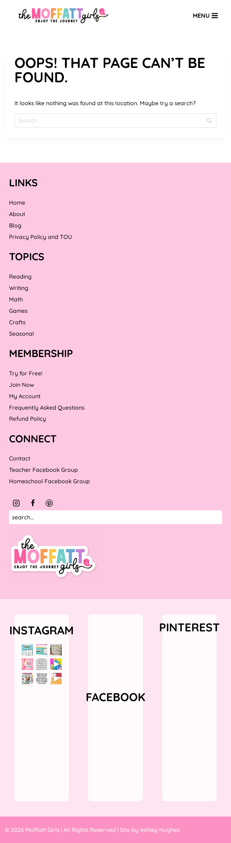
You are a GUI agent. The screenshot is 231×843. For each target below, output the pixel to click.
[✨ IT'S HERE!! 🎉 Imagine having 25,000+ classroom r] (27, 650)
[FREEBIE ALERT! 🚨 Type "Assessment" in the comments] (42, 664)
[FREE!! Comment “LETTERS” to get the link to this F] (56, 650)
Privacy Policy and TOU (40, 236)
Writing (18, 288)
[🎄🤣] (42, 678)
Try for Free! (25, 373)
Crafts (17, 322)
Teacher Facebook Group (43, 469)
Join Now (21, 384)
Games (18, 310)
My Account (25, 396)
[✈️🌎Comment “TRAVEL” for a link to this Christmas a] (56, 678)
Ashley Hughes (160, 829)
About (17, 214)
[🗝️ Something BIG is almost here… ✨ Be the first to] (27, 664)
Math (16, 299)
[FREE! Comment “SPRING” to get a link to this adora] (27, 678)
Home (17, 202)
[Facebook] (33, 503)
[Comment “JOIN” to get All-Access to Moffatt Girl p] (42, 650)
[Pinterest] (49, 503)
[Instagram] (16, 503)
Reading (20, 276)
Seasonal (21, 333)
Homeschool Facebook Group (49, 481)
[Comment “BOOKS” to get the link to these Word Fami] (56, 664)
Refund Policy (27, 418)
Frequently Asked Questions (47, 407)
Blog (15, 225)
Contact (19, 458)
